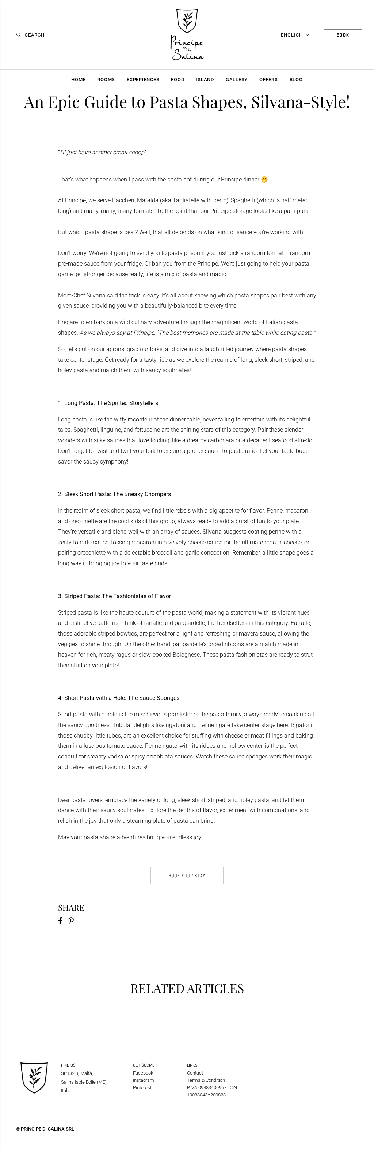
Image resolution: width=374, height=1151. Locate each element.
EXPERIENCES (143, 79)
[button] (295, 34)
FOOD (177, 79)
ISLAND (205, 79)
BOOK (343, 34)
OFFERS (268, 79)
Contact (195, 1073)
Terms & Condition (206, 1080)
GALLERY (237, 79)
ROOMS (106, 79)
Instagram (143, 1080)
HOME (78, 79)
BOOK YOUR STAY (187, 875)
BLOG (296, 79)
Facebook (143, 1073)
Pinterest (142, 1087)
